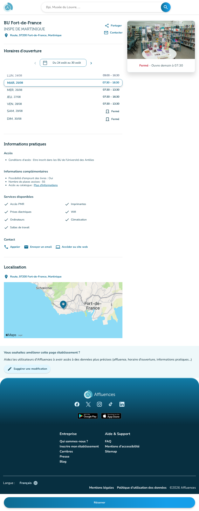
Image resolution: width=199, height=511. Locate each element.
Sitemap (111, 451)
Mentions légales (101, 488)
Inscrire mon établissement (79, 446)
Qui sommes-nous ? (74, 441)
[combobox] (102, 7)
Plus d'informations (46, 185)
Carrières (66, 451)
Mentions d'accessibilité (122, 446)
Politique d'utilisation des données (142, 488)
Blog (63, 461)
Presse (64, 456)
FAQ (108, 441)
